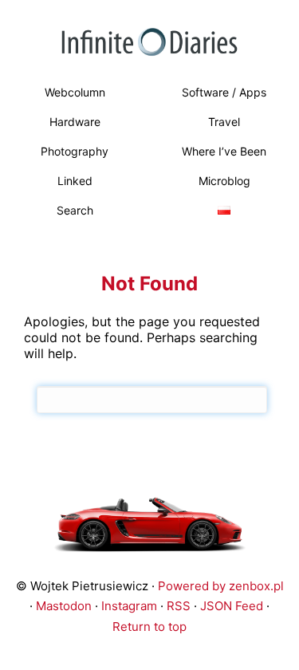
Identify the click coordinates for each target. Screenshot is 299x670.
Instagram (129, 605)
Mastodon (64, 605)
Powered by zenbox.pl (221, 585)
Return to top (149, 626)
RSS (179, 605)
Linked (74, 180)
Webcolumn (75, 92)
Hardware (74, 121)
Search (75, 210)
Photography (74, 151)
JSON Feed (231, 605)
